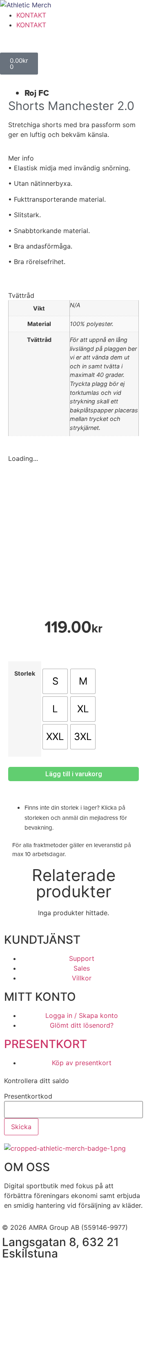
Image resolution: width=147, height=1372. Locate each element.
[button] (73, 158)
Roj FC (36, 93)
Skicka (21, 1127)
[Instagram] (34, 1273)
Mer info (21, 158)
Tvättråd (21, 295)
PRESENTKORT (45, 1044)
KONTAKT (31, 15)
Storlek (24, 673)
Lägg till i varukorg (73, 774)
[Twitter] (57, 1273)
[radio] (55, 681)
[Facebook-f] (12, 1273)
